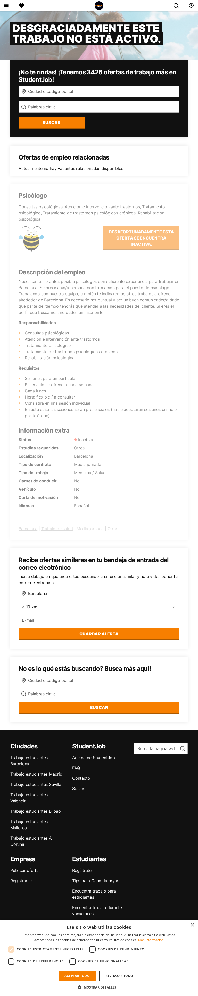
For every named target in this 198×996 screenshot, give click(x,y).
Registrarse (21, 880)
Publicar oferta (24, 870)
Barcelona (28, 528)
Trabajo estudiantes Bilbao (35, 811)
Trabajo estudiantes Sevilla (35, 784)
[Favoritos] (21, 6)
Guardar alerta (99, 633)
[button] (99, 987)
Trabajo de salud (57, 528)
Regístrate (82, 870)
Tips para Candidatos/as (95, 880)
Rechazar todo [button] (119, 976)
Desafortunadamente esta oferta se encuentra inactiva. (141, 238)
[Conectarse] (191, 5)
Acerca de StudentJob (93, 757)
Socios (78, 788)
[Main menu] (6, 5)
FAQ (76, 767)
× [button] (192, 925)
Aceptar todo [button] (77, 976)
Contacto (81, 778)
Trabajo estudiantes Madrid (36, 774)
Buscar (52, 122)
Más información (151, 940)
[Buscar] (178, 6)
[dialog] (99, 958)
